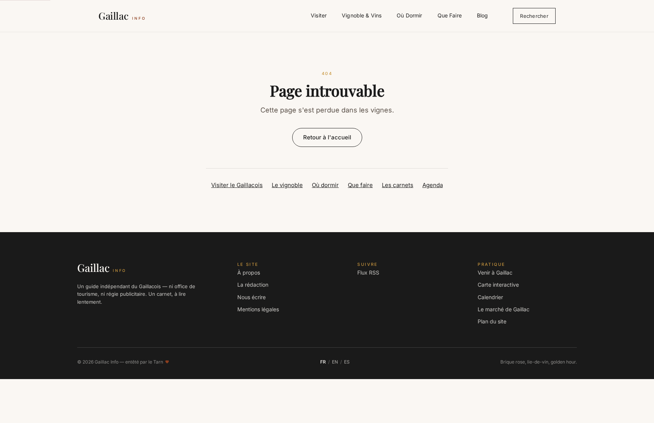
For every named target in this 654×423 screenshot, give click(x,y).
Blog (482, 15)
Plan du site (492, 321)
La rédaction (252, 284)
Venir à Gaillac (495, 272)
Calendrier (490, 297)
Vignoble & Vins (362, 15)
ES (347, 362)
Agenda (432, 185)
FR (323, 362)
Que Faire (450, 15)
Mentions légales (258, 309)
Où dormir (325, 185)
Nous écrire (251, 297)
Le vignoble (287, 185)
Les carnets (397, 185)
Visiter (319, 15)
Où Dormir (409, 15)
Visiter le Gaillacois (237, 185)
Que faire (360, 185)
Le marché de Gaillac (503, 309)
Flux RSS (368, 272)
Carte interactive (498, 284)
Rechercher (534, 16)
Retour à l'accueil (327, 137)
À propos (248, 272)
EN (335, 362)
